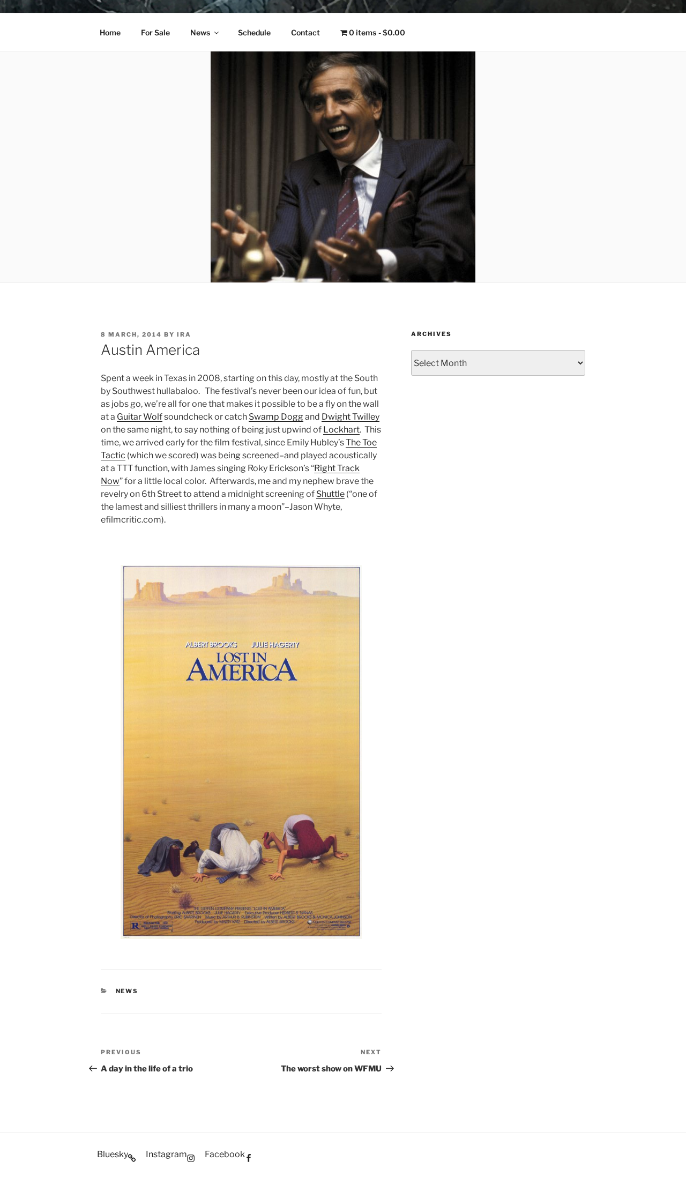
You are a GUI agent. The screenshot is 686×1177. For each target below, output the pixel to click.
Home (110, 32)
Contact (305, 32)
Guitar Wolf (139, 417)
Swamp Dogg (276, 417)
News (200, 32)
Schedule (254, 32)
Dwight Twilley (350, 417)
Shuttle (330, 494)
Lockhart (341, 429)
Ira (184, 334)
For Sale (155, 32)
